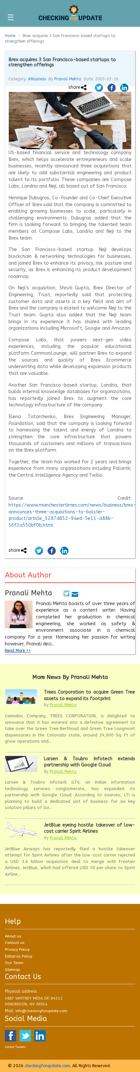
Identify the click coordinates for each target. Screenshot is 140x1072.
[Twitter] (66, 593)
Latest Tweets (15, 1047)
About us (13, 936)
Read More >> (18, 650)
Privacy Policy (17, 949)
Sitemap (12, 969)
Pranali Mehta (67, 79)
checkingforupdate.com (47, 1065)
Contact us (14, 942)
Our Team (14, 962)
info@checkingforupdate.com (41, 1011)
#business (37, 79)
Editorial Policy (18, 956)
